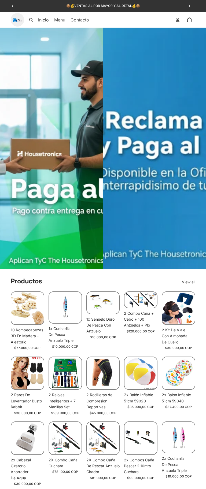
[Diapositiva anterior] (13, 6)
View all (188, 282)
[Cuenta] (177, 20)
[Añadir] (35, 316)
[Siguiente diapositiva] (189, 6)
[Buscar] (31, 20)
